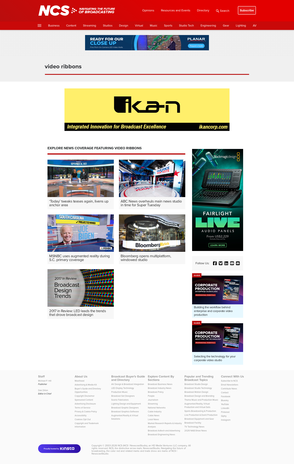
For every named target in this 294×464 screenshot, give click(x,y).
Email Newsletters (229, 384)
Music (153, 25)
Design (123, 25)
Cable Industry (154, 411)
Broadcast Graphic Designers (125, 407)
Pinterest (225, 412)
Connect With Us (232, 376)
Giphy (223, 416)
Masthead (79, 380)
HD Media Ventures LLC (164, 445)
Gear (226, 25)
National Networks (157, 407)
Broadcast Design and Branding (199, 396)
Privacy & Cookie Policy (86, 411)
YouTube (225, 404)
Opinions (148, 10)
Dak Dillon (43, 390)
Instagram (226, 419)
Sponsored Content (84, 399)
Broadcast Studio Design (196, 384)
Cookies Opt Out (83, 419)
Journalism (153, 399)
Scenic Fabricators (120, 399)
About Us (81, 376)
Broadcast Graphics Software (125, 411)
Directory (203, 10)
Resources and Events (175, 10)
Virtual (139, 25)
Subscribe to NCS (229, 380)
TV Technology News (194, 426)
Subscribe (247, 10)
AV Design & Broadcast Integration (127, 384)
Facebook (225, 396)
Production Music (119, 392)
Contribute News (229, 388)
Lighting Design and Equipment (126, 403)
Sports (168, 25)
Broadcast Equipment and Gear (199, 418)
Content (71, 25)
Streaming (89, 25)
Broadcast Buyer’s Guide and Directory (128, 378)
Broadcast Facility (192, 422)
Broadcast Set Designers (123, 396)
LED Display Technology (122, 388)
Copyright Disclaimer (84, 396)
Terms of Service (82, 407)
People (151, 396)
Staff (41, 376)
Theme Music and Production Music (201, 399)
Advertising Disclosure (85, 403)
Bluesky (224, 400)
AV (254, 25)
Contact (224, 392)
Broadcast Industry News (159, 388)
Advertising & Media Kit (86, 384)
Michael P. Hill (44, 380)
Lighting (241, 25)
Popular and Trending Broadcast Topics (198, 378)
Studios (107, 25)
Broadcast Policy (156, 392)
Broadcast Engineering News (161, 434)
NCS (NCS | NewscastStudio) (132, 445)
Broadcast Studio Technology (198, 388)
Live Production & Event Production (200, 415)
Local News (153, 419)
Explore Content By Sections (161, 378)
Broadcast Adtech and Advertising (164, 430)
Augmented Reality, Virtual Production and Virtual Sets (197, 405)
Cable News (153, 415)
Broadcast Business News (160, 384)
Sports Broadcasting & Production (200, 411)
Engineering (208, 25)
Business (54, 25)
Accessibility (80, 415)
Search (224, 11)
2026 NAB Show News (195, 430)
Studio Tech (186, 25)
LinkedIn (225, 408)
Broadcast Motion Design (196, 392)
